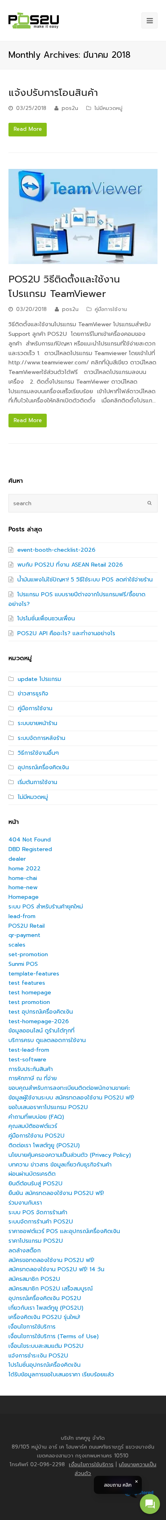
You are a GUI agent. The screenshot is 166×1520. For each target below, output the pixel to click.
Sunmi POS (23, 964)
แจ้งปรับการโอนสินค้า (53, 92)
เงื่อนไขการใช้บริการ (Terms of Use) (53, 1336)
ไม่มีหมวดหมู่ (108, 108)
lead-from (21, 916)
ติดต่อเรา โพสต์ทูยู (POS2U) (44, 1145)
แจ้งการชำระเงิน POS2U (38, 1355)
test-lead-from (28, 1050)
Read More (28, 129)
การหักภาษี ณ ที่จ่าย (32, 1078)
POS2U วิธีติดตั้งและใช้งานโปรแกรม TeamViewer (64, 286)
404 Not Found (29, 839)
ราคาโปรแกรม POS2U (35, 1241)
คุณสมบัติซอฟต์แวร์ (32, 1126)
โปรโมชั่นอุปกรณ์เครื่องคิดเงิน (44, 1365)
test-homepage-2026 (38, 1021)
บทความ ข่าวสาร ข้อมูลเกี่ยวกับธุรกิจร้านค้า (60, 1164)
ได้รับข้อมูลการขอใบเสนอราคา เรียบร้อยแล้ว (61, 1374)
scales (16, 945)
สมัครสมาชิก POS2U (34, 1279)
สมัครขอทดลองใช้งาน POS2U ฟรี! (51, 1260)
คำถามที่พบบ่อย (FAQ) (36, 1117)
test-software (27, 1059)
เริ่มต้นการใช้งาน (37, 782)
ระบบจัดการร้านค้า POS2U (40, 1221)
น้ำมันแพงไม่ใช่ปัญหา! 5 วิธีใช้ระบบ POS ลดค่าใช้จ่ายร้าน (85, 579)
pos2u (70, 108)
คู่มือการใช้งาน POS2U (36, 1136)
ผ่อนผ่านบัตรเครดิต (32, 1174)
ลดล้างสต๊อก (24, 1250)
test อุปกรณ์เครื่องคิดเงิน (40, 1012)
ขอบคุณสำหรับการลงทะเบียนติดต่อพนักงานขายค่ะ (69, 1088)
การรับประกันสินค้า (30, 1069)
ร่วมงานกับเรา (25, 1203)
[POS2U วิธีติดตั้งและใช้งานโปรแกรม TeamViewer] (83, 216)
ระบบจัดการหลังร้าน (41, 738)
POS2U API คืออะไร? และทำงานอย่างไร (66, 633)
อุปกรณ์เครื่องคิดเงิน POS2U (44, 1298)
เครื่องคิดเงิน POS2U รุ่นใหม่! (44, 1317)
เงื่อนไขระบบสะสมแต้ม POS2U (45, 1346)
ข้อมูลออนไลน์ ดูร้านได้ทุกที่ (41, 1030)
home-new (22, 887)
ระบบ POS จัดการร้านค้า (37, 1212)
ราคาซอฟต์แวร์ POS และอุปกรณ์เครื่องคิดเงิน (64, 1231)
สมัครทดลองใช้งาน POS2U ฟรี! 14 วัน (56, 1269)
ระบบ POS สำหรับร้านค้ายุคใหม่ (45, 906)
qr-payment (24, 935)
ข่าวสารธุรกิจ (33, 693)
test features (26, 983)
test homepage (29, 992)
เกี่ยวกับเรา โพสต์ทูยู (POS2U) (45, 1308)
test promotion (29, 1002)
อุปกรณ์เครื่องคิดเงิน (43, 767)
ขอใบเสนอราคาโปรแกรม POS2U (48, 1107)
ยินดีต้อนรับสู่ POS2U (35, 1183)
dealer (17, 859)
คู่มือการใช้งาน (111, 309)
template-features (33, 973)
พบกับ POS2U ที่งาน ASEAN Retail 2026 (70, 565)
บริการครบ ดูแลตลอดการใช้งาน (47, 1040)
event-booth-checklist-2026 (56, 550)
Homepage (23, 897)
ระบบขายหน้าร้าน (37, 723)
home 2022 (24, 868)
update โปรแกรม (39, 679)
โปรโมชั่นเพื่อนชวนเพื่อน (46, 618)
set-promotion (28, 954)
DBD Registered (30, 849)
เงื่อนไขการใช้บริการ (32, 1327)
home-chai (22, 878)
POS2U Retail (26, 926)
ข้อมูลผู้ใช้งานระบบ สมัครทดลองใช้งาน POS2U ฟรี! (71, 1097)
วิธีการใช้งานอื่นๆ (38, 753)
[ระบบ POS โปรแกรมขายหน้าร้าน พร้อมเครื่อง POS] (33, 20)
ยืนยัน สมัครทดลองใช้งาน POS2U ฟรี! (56, 1193)
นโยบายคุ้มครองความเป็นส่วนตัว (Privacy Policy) (69, 1155)
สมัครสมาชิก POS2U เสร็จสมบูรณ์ (50, 1288)
